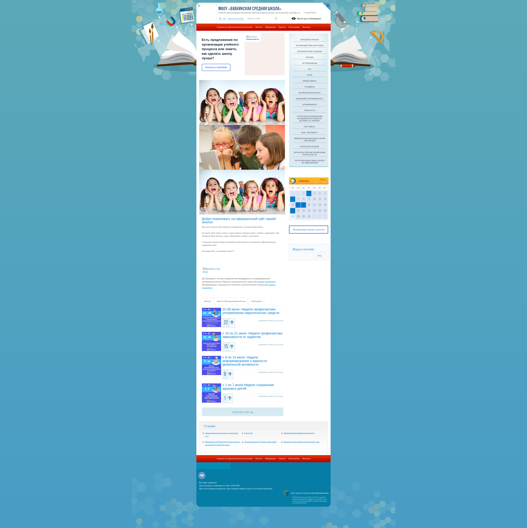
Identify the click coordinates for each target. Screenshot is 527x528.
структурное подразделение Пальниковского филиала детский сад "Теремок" (310, 118)
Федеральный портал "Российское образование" (260, 442)
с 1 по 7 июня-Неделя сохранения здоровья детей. (248, 386)
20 (293, 210)
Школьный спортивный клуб (309, 99)
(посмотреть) (270, 282)
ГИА (309, 69)
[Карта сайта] (224, 18)
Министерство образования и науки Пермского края (301, 442)
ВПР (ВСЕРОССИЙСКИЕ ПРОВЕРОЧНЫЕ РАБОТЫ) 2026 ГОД (309, 154)
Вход (320, 256)
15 (303, 205)
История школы (309, 63)
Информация (270, 27)
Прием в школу (310, 81)
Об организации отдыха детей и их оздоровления (310, 162)
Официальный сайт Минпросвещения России (298, 433)
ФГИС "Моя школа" (309, 133)
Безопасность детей (309, 147)
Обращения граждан (309, 40)
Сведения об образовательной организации (235, 27)
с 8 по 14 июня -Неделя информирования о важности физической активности (244, 360)
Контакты (306, 27)
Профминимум (310, 105)
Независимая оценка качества (308, 229)
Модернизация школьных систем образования (309, 140)
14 (298, 205)
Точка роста (309, 110)
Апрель (323, 179)
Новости (258, 27)
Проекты (282, 27)
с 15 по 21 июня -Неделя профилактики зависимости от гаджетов (252, 335)
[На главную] (220, 18)
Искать (276, 18)
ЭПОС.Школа (309, 127)
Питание (310, 57)
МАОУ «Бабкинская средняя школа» (249, 9)
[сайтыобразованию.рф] (326, 7)
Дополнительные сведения (309, 51)
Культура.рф (248, 433)
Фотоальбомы (294, 27)
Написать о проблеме (216, 67)
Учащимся (310, 87)
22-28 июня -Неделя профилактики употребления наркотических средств (250, 311)
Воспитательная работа (310, 93)
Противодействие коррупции (309, 46)
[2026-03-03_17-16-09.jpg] (212, 272)
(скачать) (261, 282)
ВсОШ (309, 75)
